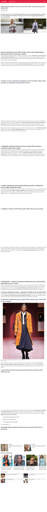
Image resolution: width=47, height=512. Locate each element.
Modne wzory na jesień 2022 (9, 419)
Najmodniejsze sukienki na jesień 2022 (11, 417)
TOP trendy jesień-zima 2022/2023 (10, 422)
